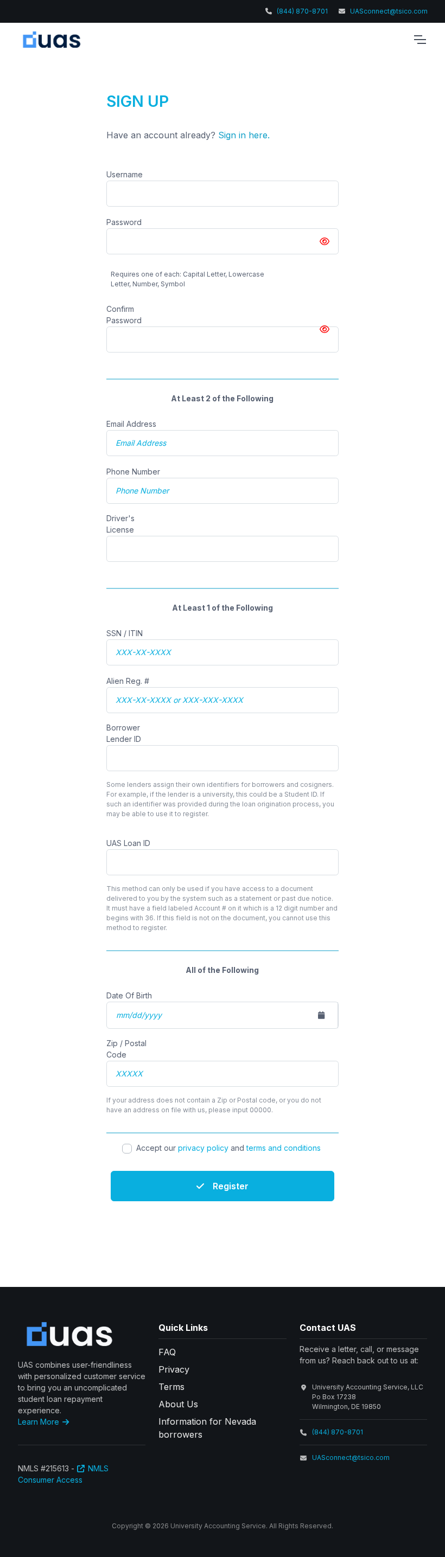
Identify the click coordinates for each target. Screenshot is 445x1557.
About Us (178, 1404)
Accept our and (228, 1147)
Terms (171, 1386)
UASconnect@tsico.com (389, 11)
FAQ (167, 1352)
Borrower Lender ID (123, 733)
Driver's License (120, 524)
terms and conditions (283, 1147)
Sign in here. (244, 135)
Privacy (173, 1369)
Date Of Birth (129, 995)
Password (124, 222)
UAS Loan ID (128, 843)
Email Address (131, 423)
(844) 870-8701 (302, 11)
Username (124, 174)
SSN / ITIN (124, 633)
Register (231, 1186)
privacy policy (203, 1147)
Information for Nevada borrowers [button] (207, 1428)
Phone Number (133, 471)
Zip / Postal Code (126, 1049)
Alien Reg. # (127, 680)
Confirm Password (124, 314)
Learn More (39, 1421)
